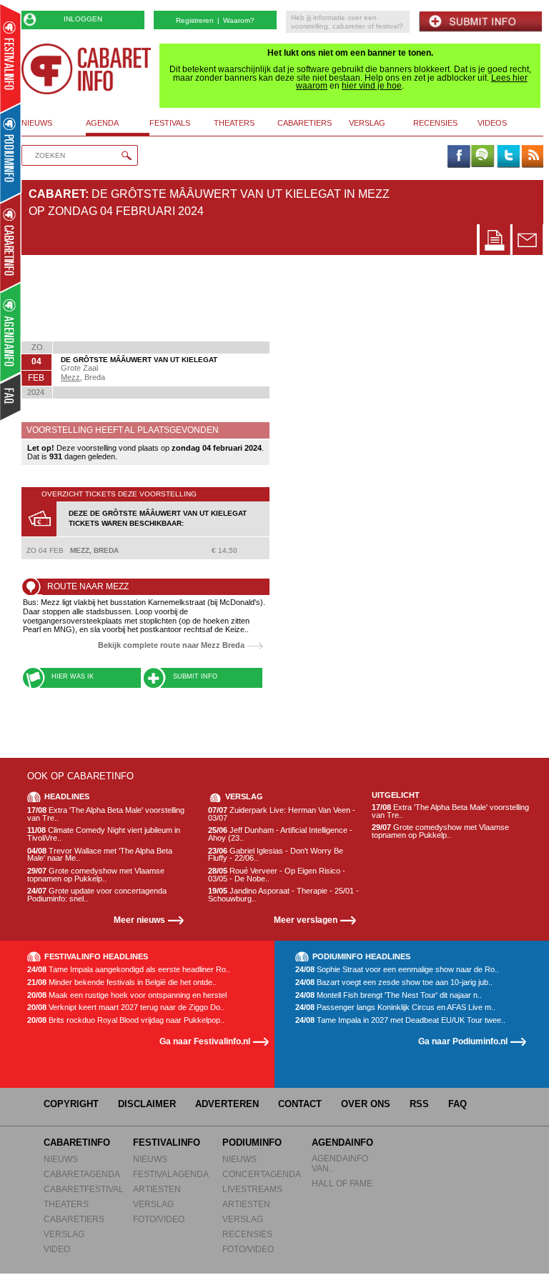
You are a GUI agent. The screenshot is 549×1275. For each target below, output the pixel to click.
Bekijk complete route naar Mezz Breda (171, 645)
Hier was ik (72, 676)
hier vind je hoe (372, 85)
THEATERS (66, 1204)
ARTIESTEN (157, 1189)
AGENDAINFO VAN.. (340, 1163)
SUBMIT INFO (195, 676)
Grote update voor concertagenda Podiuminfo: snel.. (97, 894)
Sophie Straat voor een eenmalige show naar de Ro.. (397, 970)
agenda (102, 123)
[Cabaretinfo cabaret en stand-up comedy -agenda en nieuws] (10, 242)
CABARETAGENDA (82, 1174)
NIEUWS (61, 1159)
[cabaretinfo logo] (86, 69)
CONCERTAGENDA (261, 1174)
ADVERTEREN (227, 1104)
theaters (234, 123)
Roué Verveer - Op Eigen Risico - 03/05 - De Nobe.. (276, 874)
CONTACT (300, 1104)
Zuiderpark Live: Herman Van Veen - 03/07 (281, 813)
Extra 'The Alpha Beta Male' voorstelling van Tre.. (105, 813)
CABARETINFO (77, 1142)
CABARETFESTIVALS (86, 1189)
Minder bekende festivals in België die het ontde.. (122, 982)
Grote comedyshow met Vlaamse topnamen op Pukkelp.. (95, 874)
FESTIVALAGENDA (171, 1174)
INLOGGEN (83, 19)
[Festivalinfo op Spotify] (482, 157)
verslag (367, 123)
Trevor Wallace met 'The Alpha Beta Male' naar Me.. (99, 854)
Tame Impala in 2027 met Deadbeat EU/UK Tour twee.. (400, 1020)
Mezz (70, 377)
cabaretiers (304, 123)
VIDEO (57, 1249)
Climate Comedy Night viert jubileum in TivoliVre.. (103, 833)
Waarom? (238, 20)
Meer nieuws (139, 919)
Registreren (195, 20)
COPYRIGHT (71, 1104)
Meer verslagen (305, 919)
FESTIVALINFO (166, 1142)
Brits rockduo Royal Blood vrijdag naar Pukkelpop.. (125, 1020)
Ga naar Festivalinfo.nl (204, 1041)
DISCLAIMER (147, 1104)
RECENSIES (247, 1234)
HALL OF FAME (342, 1183)
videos (492, 123)
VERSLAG (64, 1234)
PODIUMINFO (252, 1142)
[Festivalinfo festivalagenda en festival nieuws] (10, 58)
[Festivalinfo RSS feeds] (532, 157)
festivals (169, 123)
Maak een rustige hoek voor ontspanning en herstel (127, 995)
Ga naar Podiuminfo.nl (463, 1041)
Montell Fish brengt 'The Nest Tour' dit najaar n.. (388, 995)
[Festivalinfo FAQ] (11, 397)
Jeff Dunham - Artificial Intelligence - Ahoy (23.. (280, 833)
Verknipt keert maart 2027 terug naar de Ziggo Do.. (125, 1007)
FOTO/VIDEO (158, 1219)
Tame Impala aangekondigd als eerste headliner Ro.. (128, 970)
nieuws (36, 123)
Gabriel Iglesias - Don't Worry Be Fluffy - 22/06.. (275, 854)
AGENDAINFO (342, 1142)
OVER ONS (365, 1104)
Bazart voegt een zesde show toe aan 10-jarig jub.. (394, 982)
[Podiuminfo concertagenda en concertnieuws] (11, 152)
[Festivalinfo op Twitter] (507, 157)
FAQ (457, 1104)
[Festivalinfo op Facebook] (458, 157)
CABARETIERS (74, 1219)
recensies (435, 123)
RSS (419, 1104)
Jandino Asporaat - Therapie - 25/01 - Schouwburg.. (283, 894)
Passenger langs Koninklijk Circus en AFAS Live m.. (395, 1007)
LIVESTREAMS (252, 1189)
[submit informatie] (480, 22)
